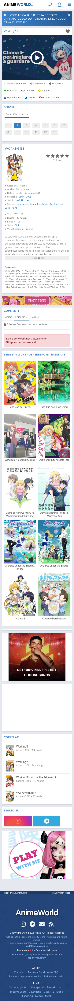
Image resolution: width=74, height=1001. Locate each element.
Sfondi (60, 992)
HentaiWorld (18, 954)
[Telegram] (46, 821)
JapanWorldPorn (37, 957)
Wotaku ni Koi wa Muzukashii (20, 459)
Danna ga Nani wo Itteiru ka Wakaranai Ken (54, 514)
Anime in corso (55, 987)
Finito (18, 225)
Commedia (22, 204)
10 (26, 132)
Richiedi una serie (53, 976)
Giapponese (22, 189)
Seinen (45, 204)
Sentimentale (57, 204)
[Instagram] (18, 821)
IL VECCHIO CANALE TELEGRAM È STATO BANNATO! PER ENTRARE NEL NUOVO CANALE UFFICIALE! (35, 19)
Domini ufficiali (43, 996)
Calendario (35, 992)
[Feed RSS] (51, 924)
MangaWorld (33, 954)
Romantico (35, 204)
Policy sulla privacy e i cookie (25, 976)
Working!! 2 (23, 762)
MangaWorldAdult (52, 954)
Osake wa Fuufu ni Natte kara (54, 459)
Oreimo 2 (20, 618)
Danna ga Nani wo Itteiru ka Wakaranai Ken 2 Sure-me (20, 514)
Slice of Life (11, 207)
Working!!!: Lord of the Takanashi (36, 777)
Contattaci (19, 972)
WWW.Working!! (26, 792)
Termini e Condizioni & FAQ (43, 972)
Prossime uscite (17, 992)
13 (54, 132)
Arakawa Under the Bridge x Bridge (20, 567)
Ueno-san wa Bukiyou (20, 407)
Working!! (22, 746)
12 (45, 132)
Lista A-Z (49, 992)
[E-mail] (42, 924)
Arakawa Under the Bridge (54, 565)
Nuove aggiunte (17, 987)
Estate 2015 (25, 196)
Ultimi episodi (36, 987)
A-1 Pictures (22, 200)
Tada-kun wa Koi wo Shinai (54, 407)
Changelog (26, 996)
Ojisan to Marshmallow (54, 618)
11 (36, 132)
